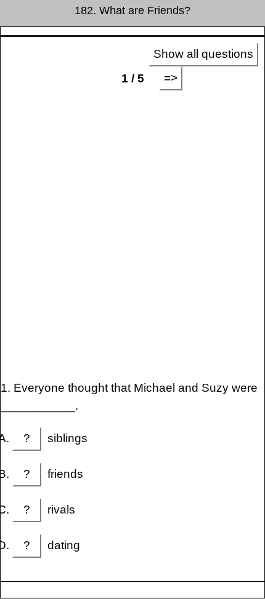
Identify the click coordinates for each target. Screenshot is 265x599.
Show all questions (203, 53)
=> (170, 77)
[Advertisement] (132, 235)
